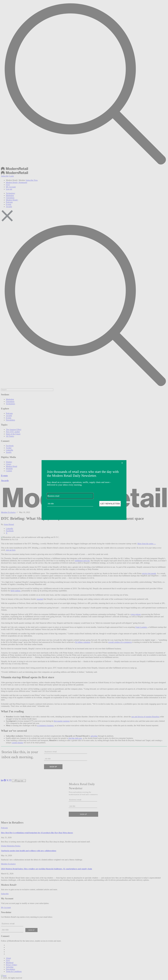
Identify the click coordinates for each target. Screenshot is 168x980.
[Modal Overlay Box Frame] (84, 490)
